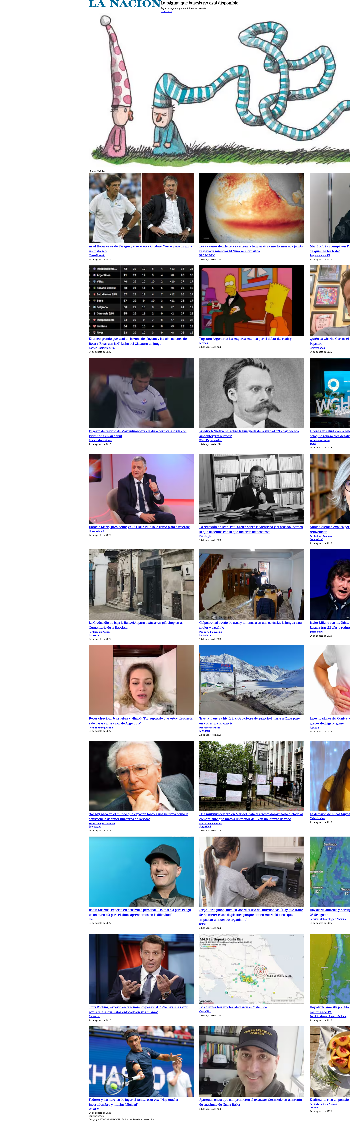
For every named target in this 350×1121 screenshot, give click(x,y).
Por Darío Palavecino (210, 631)
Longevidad (316, 539)
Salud (313, 444)
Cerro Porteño (97, 255)
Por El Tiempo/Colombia (102, 823)
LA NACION (166, 11)
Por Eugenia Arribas (99, 631)
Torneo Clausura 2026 (102, 348)
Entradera (205, 635)
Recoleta (94, 635)
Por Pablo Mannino (209, 727)
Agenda (314, 728)
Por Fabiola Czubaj (320, 440)
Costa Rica (205, 1011)
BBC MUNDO (207, 255)
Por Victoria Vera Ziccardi (323, 1104)
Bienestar (94, 1016)
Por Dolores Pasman (321, 536)
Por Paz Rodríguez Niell (101, 727)
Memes (203, 343)
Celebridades (317, 348)
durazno (314, 1107)
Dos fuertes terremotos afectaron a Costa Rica (233, 1007)
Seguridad (205, 827)
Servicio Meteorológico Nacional (328, 919)
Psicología (205, 536)
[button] (141, 208)
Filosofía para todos (210, 440)
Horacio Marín (97, 531)
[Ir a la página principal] (125, 6)
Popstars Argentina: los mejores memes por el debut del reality (245, 339)
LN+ (91, 919)
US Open (94, 1109)
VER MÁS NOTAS (96, 1116)
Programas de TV (320, 255)
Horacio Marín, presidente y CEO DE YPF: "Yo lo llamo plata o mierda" (139, 527)
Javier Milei (316, 632)
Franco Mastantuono (100, 440)
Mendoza (204, 731)
